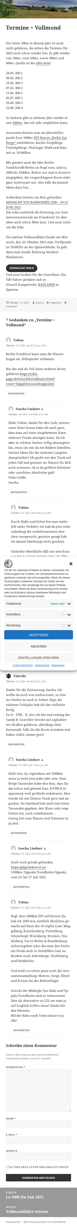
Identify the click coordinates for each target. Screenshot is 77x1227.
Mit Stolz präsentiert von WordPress (45, 1222)
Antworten (16, 393)
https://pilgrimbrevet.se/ (28, 867)
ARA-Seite (43, 63)
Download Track (22, 268)
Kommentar (15, 1067)
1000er (17, 123)
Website (11, 1151)
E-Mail (11, 1134)
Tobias (18, 340)
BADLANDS (46, 284)
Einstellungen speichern (38, 658)
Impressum (58, 665)
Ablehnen (38, 646)
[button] (71, 564)
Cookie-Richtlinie (23, 665)
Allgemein (55, 302)
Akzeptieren (38, 635)
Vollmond (11, 306)
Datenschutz (42, 665)
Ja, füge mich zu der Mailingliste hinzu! (39, 1167)
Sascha (40, 302)
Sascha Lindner (28, 409)
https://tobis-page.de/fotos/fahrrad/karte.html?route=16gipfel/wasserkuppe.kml (30, 379)
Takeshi (19, 676)
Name (11, 1118)
